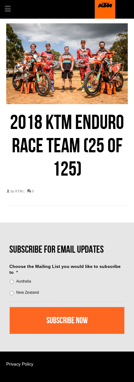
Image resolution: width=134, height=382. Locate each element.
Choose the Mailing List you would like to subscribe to (65, 269)
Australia (23, 281)
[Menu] (8, 9)
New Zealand (27, 292)
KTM (18, 191)
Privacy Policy (19, 363)
